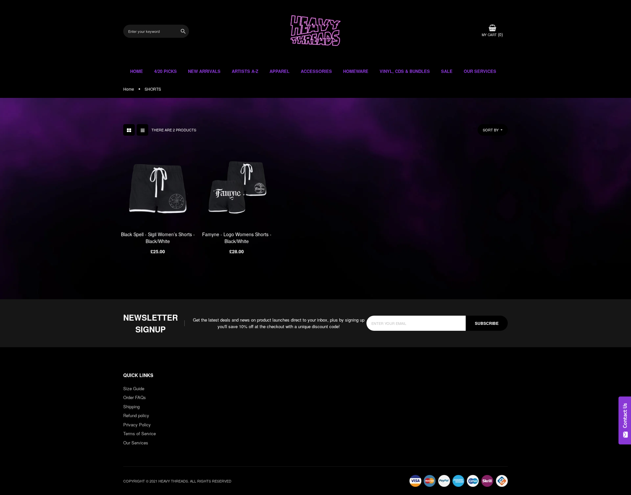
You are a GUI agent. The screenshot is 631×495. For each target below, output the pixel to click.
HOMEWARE (355, 71)
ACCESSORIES (316, 71)
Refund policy (136, 415)
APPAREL (279, 71)
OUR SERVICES (480, 71)
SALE (447, 71)
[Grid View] (129, 130)
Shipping (131, 406)
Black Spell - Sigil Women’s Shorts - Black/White (158, 237)
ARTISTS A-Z (245, 71)
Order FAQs (134, 397)
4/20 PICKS (165, 71)
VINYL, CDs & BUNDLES (405, 71)
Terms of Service (139, 433)
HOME (136, 71)
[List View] (142, 130)
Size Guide (133, 388)
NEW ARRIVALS (204, 71)
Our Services (135, 442)
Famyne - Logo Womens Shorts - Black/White (236, 237)
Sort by (491, 129)
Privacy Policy (137, 424)
